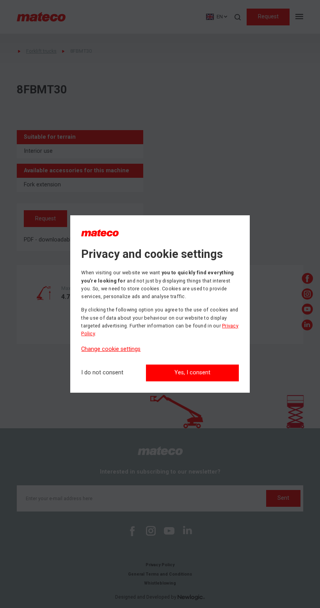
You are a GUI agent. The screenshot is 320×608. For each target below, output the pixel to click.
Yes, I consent (192, 372)
